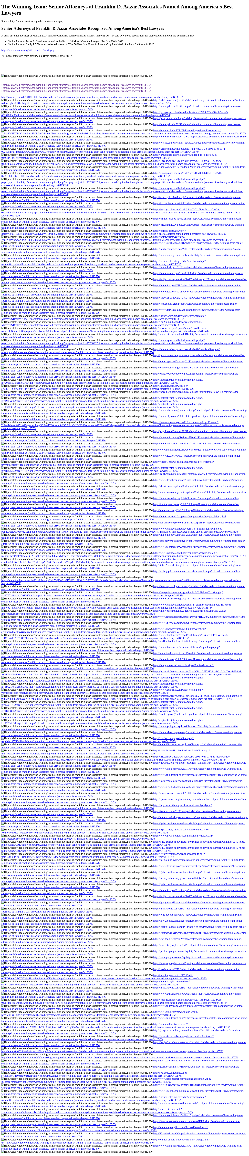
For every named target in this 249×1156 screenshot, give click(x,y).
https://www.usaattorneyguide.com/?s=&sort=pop (27, 50)
